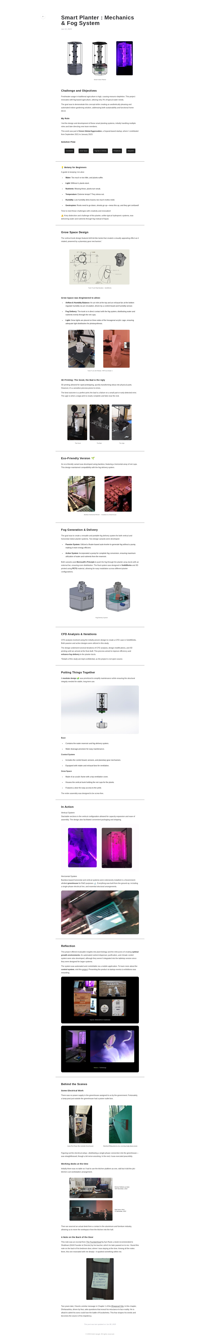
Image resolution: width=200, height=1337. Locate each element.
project (85, 969)
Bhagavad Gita (117, 1306)
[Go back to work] (43, 16)
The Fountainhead (93, 1242)
